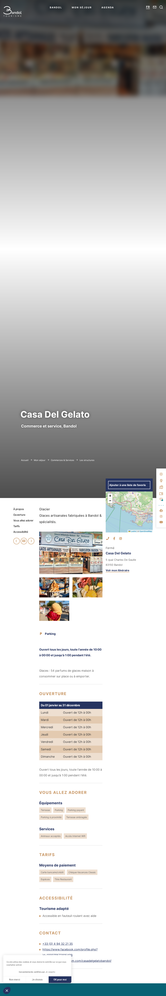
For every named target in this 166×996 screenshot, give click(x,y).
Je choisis (37, 979)
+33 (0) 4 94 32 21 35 (57, 943)
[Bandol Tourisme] (12, 11)
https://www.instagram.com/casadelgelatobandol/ (76, 961)
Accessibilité (20, 531)
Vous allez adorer (23, 520)
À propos (18, 509)
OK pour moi (60, 979)
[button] (7, 990)
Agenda (107, 7)
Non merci (14, 979)
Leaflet (133, 531)
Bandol (56, 7)
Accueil (24, 460)
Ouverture (19, 514)
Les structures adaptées (92, 460)
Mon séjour (82, 7)
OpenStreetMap (145, 531)
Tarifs (16, 526)
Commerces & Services (63, 460)
